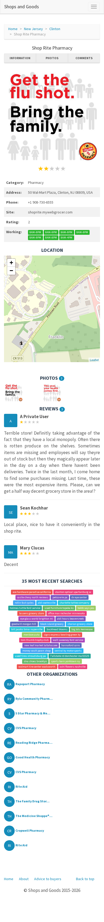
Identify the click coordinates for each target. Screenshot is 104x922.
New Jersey (33, 28)
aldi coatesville (46, 602)
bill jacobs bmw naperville (26, 629)
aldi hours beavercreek (70, 618)
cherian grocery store (80, 624)
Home (13, 28)
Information (20, 58)
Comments (84, 58)
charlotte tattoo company (74, 602)
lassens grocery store (31, 613)
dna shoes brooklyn (35, 661)
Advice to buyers (47, 878)
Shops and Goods (21, 6)
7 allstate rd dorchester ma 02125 (69, 656)
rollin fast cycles (24, 602)
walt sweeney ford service (68, 640)
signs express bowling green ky (62, 634)
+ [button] (11, 262)
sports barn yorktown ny (65, 661)
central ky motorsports (68, 650)
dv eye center (79, 597)
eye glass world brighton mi (36, 618)
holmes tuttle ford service (25, 608)
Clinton (54, 28)
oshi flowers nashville (73, 666)
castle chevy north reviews (32, 597)
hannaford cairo (70, 645)
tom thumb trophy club (35, 640)
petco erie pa (60, 597)
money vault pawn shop (36, 650)
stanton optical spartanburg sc (73, 592)
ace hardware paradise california (32, 592)
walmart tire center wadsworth (36, 666)
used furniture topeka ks (59, 608)
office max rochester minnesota (66, 613)
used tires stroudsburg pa (30, 656)
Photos (52, 58)
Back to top (85, 878)
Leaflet (94, 360)
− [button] (11, 270)
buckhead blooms (57, 629)
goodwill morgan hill (24, 624)
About (24, 878)
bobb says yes (86, 608)
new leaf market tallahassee (40, 645)
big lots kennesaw (82, 629)
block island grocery (51, 624)
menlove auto (31, 634)
